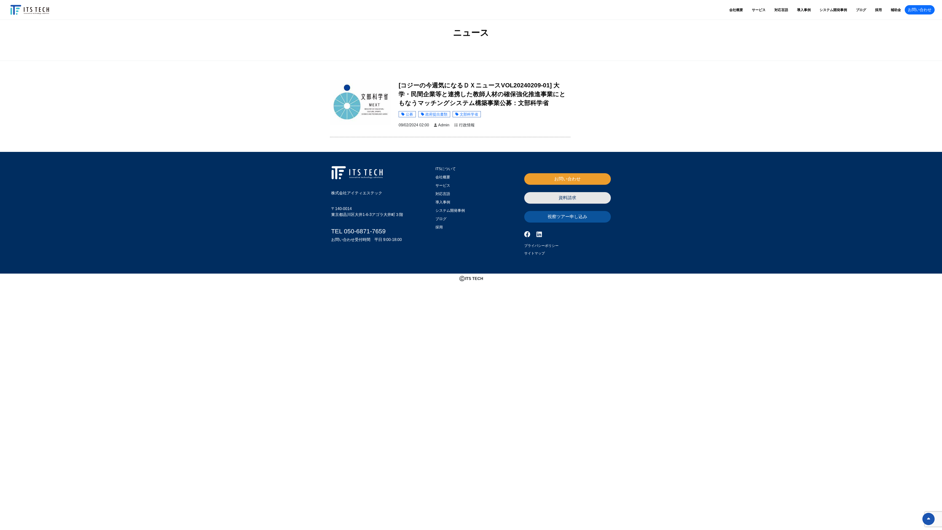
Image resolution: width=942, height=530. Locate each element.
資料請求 (567, 197)
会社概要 (736, 10)
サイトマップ (534, 253)
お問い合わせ (919, 10)
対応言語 (781, 10)
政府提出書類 (436, 114)
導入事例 (804, 10)
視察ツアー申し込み (567, 216)
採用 (878, 10)
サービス (759, 10)
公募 (409, 114)
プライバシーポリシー (541, 246)
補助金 (896, 10)
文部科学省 (469, 114)
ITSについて (445, 169)
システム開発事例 (833, 10)
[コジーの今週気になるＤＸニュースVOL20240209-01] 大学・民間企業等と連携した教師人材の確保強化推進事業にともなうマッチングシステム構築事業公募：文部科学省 (482, 94)
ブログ (861, 10)
